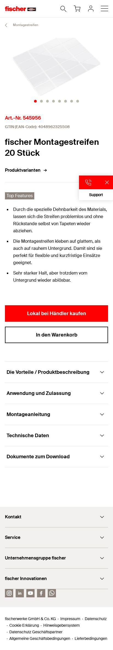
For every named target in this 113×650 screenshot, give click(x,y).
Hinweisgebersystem (61, 625)
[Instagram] (9, 593)
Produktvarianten (23, 170)
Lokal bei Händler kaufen (56, 313)
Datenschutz (96, 618)
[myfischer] (91, 8)
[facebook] (41, 593)
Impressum (70, 618)
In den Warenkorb (56, 335)
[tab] (35, 101)
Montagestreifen (25, 25)
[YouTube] (30, 593)
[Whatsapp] (52, 593)
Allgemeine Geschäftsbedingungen (39, 638)
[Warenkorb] (77, 8)
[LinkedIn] (20, 593)
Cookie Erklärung (24, 625)
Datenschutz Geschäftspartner (36, 631)
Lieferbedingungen (91, 638)
